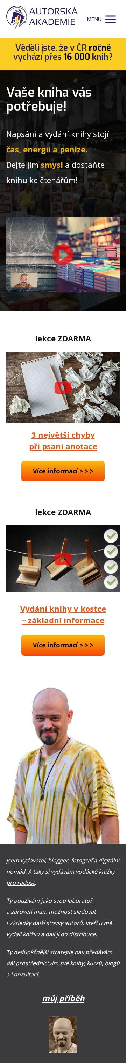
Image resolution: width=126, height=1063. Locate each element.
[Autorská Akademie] (42, 19)
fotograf (81, 860)
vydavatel (32, 860)
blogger (58, 860)
